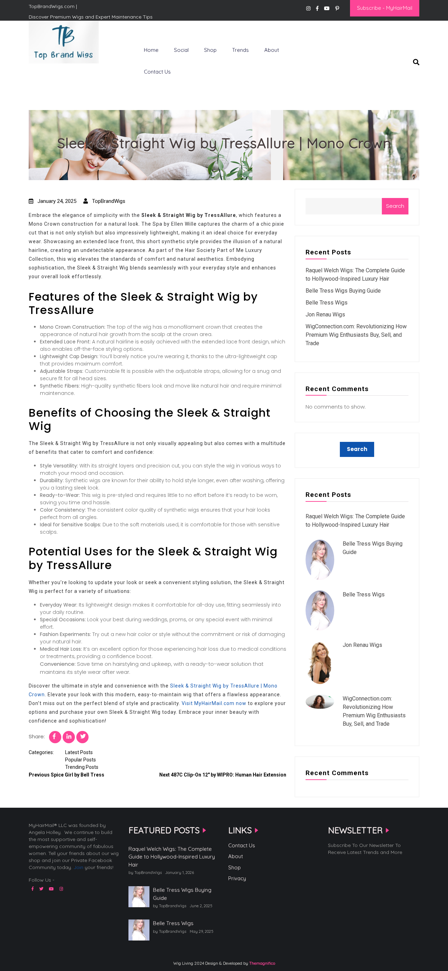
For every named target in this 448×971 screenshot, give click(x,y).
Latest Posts (79, 752)
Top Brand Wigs (54, 75)
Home (151, 50)
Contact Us (157, 71)
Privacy (237, 878)
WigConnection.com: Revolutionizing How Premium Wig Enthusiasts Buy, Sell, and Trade (356, 335)
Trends (240, 50)
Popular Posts (80, 760)
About (271, 50)
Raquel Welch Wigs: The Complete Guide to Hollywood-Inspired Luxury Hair (171, 857)
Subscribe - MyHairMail (384, 8)
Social (181, 50)
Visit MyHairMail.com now (214, 703)
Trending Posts (81, 767)
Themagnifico (261, 963)
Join (78, 867)
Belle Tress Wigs (327, 302)
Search (395, 206)
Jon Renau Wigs (325, 314)
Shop (210, 50)
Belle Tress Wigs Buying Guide (343, 290)
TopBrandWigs (108, 201)
